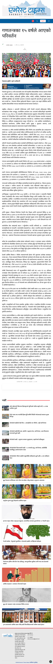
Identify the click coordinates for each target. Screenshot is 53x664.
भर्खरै (4, 400)
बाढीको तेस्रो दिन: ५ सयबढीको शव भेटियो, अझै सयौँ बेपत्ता (28, 423)
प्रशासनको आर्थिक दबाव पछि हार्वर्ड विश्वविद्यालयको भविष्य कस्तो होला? (23, 624)
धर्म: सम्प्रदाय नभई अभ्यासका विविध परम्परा (16, 604)
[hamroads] (26, 86)
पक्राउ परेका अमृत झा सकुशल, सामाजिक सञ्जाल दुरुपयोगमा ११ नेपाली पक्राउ (26, 521)
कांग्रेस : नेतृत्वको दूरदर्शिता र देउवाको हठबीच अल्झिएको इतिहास (22, 541)
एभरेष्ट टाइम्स (9, 45)
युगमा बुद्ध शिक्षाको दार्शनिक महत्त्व (14, 501)
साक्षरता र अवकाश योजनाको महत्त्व (14, 584)
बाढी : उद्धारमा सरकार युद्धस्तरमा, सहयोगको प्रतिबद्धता (27, 439)
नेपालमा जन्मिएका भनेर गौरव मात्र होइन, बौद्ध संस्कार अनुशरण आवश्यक (23, 480)
